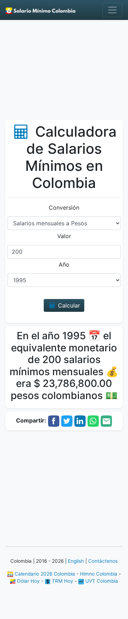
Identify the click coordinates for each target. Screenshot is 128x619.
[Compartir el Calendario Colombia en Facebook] (53, 420)
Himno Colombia (98, 574)
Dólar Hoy (28, 581)
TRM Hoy (61, 581)
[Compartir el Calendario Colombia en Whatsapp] (93, 420)
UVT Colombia (101, 581)
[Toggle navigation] (112, 10)
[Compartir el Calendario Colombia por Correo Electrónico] (106, 420)
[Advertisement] (64, 72)
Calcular (68, 305)
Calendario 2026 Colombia (44, 574)
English (76, 561)
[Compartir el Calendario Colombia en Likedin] (80, 420)
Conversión (64, 207)
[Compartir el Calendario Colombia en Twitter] (67, 420)
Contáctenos (103, 561)
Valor (64, 236)
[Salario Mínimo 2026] (41, 10)
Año (64, 264)
